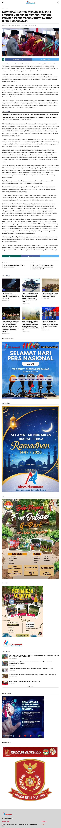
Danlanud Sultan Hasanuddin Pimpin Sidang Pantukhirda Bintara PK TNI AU (31, 668)
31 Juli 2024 (12, 683)
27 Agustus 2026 (6, 300)
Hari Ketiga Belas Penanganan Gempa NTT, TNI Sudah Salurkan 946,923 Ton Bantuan (30, 114)
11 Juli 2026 (12, 665)
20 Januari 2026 (13, 658)
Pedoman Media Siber (12, 824)
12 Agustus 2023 (13, 678)
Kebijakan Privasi (33, 824)
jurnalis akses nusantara (14, 25)
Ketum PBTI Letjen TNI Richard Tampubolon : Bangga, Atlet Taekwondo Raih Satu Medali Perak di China (50, 324)
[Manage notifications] (3, 825)
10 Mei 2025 (12, 670)
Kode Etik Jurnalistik (23, 824)
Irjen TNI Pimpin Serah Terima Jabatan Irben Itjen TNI (24, 681)
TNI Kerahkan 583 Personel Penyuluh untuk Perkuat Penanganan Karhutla (50, 295)
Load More (30, 686)
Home (3, 8)
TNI (6, 8)
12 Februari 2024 (26, 25)
